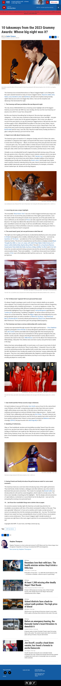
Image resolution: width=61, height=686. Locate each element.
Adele (49, 94)
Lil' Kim (11, 253)
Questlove (7, 239)
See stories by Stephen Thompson (20, 549)
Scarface (28, 247)
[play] (4, 7)
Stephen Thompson (11, 36)
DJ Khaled (7, 237)
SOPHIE (12, 420)
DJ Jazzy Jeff (26, 243)
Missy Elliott (29, 245)
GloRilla (39, 247)
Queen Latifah (8, 245)
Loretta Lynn (8, 312)
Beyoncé (44, 94)
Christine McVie (13, 318)
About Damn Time (19, 213)
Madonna (46, 418)
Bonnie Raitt (8, 129)
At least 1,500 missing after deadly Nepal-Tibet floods (40, 583)
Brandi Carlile (48, 491)
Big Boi (23, 245)
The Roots (15, 239)
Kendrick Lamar (17, 96)
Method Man (17, 245)
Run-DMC (13, 243)
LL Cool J (18, 243)
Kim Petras (38, 414)
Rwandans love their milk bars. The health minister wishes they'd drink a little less (41, 565)
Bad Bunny (27, 96)
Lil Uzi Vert (53, 247)
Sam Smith (32, 406)
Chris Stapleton (51, 327)
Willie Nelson (28, 337)
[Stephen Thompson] (4, 543)
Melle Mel (19, 247)
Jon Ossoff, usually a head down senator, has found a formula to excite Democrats (39, 645)
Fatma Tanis (27, 570)
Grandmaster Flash (10, 247)
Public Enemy (46, 243)
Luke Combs (10, 331)
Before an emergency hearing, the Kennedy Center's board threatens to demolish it (41, 624)
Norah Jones (35, 160)
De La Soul (42, 245)
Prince (28, 220)
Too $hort (44, 247)
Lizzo (10, 96)
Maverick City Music (38, 316)
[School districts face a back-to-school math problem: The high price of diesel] (13, 604)
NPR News (27, 560)
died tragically (33, 420)
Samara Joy (38, 156)
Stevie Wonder (21, 329)
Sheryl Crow (41, 318)
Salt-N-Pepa (34, 243)
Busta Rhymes (49, 245)
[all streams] (59, 7)
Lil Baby (34, 247)
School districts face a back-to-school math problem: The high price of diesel (41, 604)
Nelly (23, 247)
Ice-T (52, 243)
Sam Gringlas (27, 650)
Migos (32, 314)
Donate (55, 2)
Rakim (40, 243)
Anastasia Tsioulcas (29, 629)
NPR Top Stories (10, 529)
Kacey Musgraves (40, 310)
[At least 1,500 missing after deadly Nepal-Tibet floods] (13, 585)
